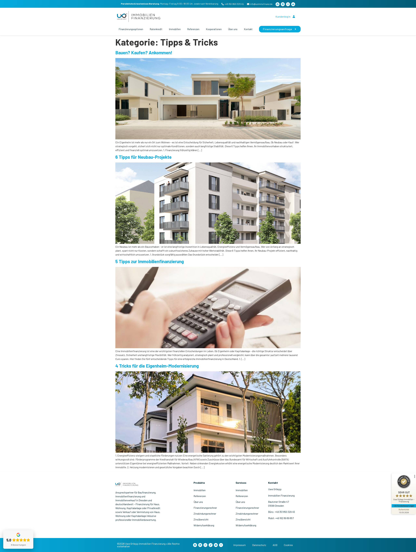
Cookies (288, 544)
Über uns (232, 29)
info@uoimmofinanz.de (261, 4)
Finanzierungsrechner (205, 507)
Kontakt (248, 29)
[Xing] (221, 545)
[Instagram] (288, 4)
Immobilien (175, 29)
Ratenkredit (156, 29)
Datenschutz (259, 544)
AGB (275, 544)
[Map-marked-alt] (293, 4)
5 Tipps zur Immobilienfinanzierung (149, 261)
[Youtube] (216, 545)
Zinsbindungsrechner (205, 513)
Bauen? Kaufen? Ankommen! (143, 52)
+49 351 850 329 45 (234, 4)
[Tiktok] (211, 545)
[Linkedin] (283, 4)
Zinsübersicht (201, 519)
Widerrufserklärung (204, 525)
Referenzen (193, 29)
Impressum (239, 544)
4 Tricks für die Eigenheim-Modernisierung (157, 366)
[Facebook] (278, 4)
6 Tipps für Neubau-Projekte (143, 157)
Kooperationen (214, 29)
